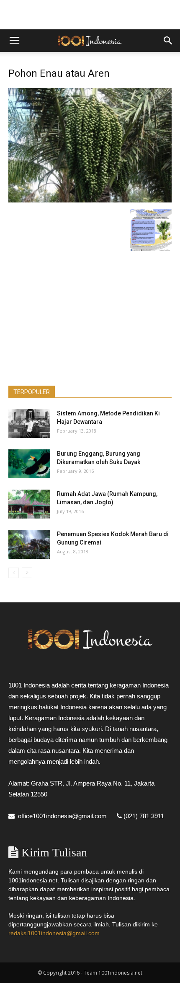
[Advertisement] (90, 14)
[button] (168, 40)
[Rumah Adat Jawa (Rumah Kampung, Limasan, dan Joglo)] (29, 504)
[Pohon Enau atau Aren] (90, 200)
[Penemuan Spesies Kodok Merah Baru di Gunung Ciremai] (29, 544)
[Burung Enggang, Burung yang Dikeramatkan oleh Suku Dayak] (29, 463)
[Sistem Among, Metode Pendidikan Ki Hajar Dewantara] (29, 423)
